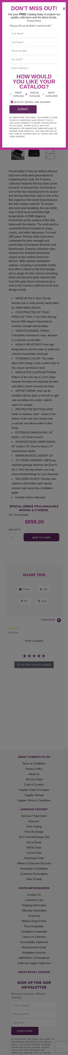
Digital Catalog (35, 94)
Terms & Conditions (20, 120)
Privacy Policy (34, 21)
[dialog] (34, 527)
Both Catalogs (52, 94)
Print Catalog (18, 94)
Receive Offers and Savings (32, 102)
